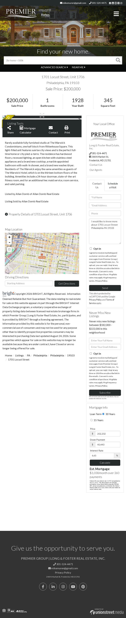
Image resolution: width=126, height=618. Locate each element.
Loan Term (96, 414)
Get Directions (66, 283)
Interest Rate (96, 450)
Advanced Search (53, 67)
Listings (19, 355)
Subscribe (105, 392)
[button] (118, 60)
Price (92, 429)
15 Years (98, 420)
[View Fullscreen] (9, 249)
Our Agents (96, 169)
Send (105, 287)
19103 (70, 355)
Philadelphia (40, 355)
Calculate (105, 462)
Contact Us (96, 164)
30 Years (110, 414)
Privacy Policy (101, 281)
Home (8, 355)
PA (28, 355)
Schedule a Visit (113, 185)
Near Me (78, 67)
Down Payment (97, 439)
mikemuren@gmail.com (74, 2)
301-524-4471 (99, 2)
